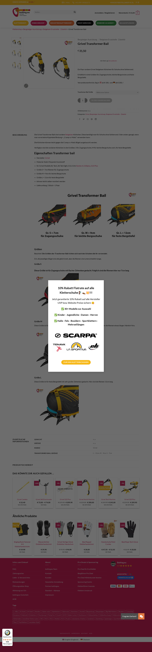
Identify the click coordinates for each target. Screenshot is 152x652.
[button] (141, 616)
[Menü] (11, 630)
